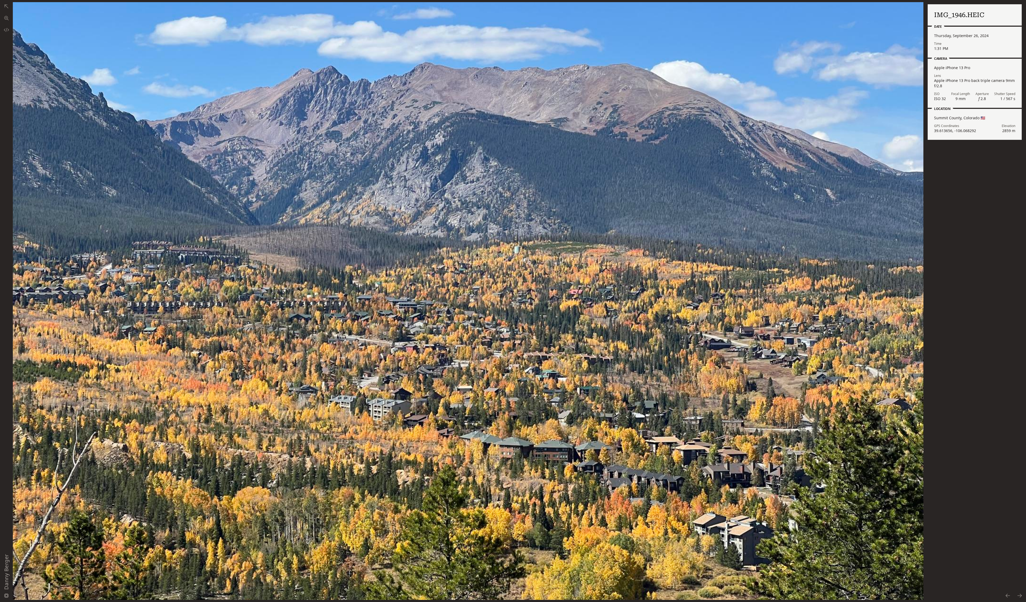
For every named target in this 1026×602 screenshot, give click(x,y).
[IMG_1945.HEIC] (1007, 595)
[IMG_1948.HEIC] (1020, 595)
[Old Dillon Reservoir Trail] (6, 6)
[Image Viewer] (6, 18)
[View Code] (6, 30)
